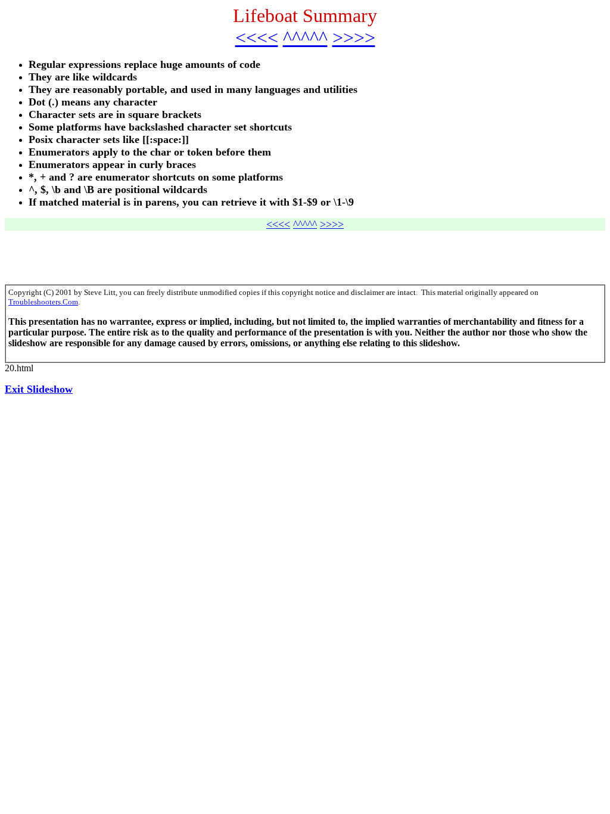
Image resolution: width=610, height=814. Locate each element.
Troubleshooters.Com (43, 301)
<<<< (256, 37)
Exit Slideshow (39, 389)
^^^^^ (305, 37)
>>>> (353, 37)
